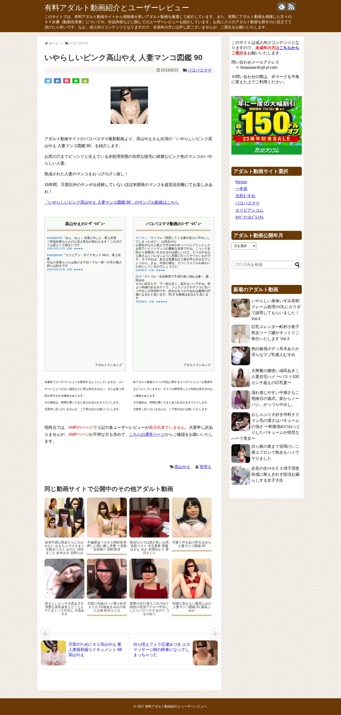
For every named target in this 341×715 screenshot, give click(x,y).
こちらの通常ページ (147, 434)
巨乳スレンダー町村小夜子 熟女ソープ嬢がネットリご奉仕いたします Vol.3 (275, 333)
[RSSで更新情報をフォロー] (291, 6)
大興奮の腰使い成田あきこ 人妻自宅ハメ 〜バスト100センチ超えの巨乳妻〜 (275, 376)
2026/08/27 (141, 270)
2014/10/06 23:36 (56, 269)
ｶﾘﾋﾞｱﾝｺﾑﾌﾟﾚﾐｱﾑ (249, 217)
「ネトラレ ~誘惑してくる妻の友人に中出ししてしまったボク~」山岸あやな (173, 239)
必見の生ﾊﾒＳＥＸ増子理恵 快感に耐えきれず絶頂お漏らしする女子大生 (275, 474)
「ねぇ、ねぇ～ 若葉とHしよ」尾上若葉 (89, 238)
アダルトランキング (108, 365)
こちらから (289, 48)
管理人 (205, 467)
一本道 (241, 188)
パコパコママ (199, 70)
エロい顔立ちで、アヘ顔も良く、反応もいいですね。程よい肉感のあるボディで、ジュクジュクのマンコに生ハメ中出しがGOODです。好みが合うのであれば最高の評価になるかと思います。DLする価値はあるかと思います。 (173, 291)
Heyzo (241, 182)
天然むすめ (245, 196)
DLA (139, 276)
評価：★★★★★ (158, 301)
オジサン (142, 238)
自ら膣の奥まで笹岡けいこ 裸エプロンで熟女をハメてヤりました (275, 452)
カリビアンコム (249, 210)
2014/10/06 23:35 (56, 248)
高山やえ (182, 467)
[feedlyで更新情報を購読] (282, 6)
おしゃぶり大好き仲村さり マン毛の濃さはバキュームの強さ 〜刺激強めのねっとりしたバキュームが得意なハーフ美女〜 (265, 426)
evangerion (54, 238)
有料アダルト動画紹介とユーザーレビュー (116, 7)
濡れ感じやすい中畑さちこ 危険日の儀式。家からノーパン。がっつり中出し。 (275, 398)
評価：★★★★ (75, 248)
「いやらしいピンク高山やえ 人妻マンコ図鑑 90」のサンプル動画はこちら (111, 202)
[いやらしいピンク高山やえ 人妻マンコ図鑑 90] (57, 81)
